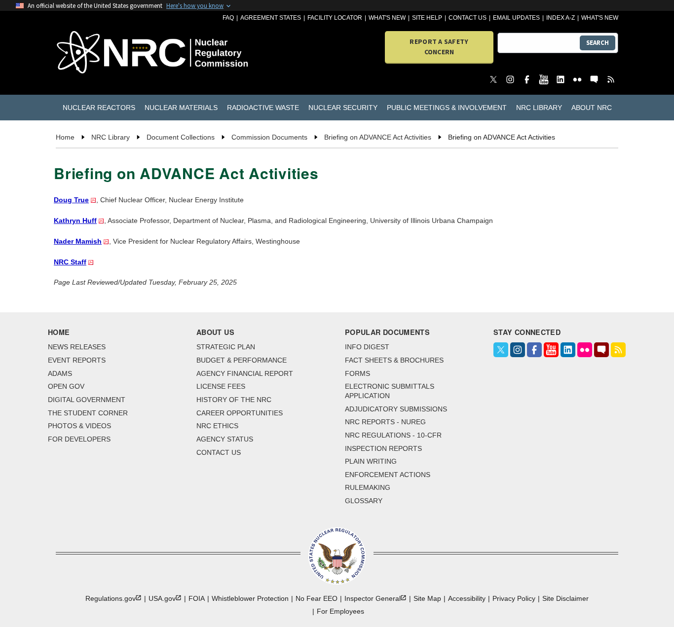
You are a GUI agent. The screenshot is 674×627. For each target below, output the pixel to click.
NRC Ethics (217, 426)
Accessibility (467, 598)
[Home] (101, 53)
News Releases (77, 347)
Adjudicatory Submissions (396, 409)
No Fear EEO (316, 598)
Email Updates (516, 17)
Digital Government (86, 400)
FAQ (228, 17)
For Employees (340, 611)
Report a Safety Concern (439, 46)
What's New (387, 17)
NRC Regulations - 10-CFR (393, 435)
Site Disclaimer (565, 598)
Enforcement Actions (387, 475)
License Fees (220, 386)
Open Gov (66, 386)
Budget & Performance (241, 360)
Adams (60, 373)
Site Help (427, 17)
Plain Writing (371, 461)
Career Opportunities (239, 413)
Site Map (427, 598)
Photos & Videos (79, 426)
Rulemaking (367, 487)
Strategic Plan (225, 347)
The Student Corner (88, 413)
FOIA (196, 598)
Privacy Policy (513, 598)
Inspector (372, 598)
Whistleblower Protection (250, 598)
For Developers (79, 439)
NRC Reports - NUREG (385, 422)
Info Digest (367, 347)
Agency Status (224, 439)
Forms (357, 373)
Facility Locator (334, 17)
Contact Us (468, 17)
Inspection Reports (383, 448)
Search (597, 42)
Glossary (363, 501)
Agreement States (270, 17)
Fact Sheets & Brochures (394, 360)
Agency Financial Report (244, 373)
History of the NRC (233, 400)
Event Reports (77, 360)
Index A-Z (560, 17)
